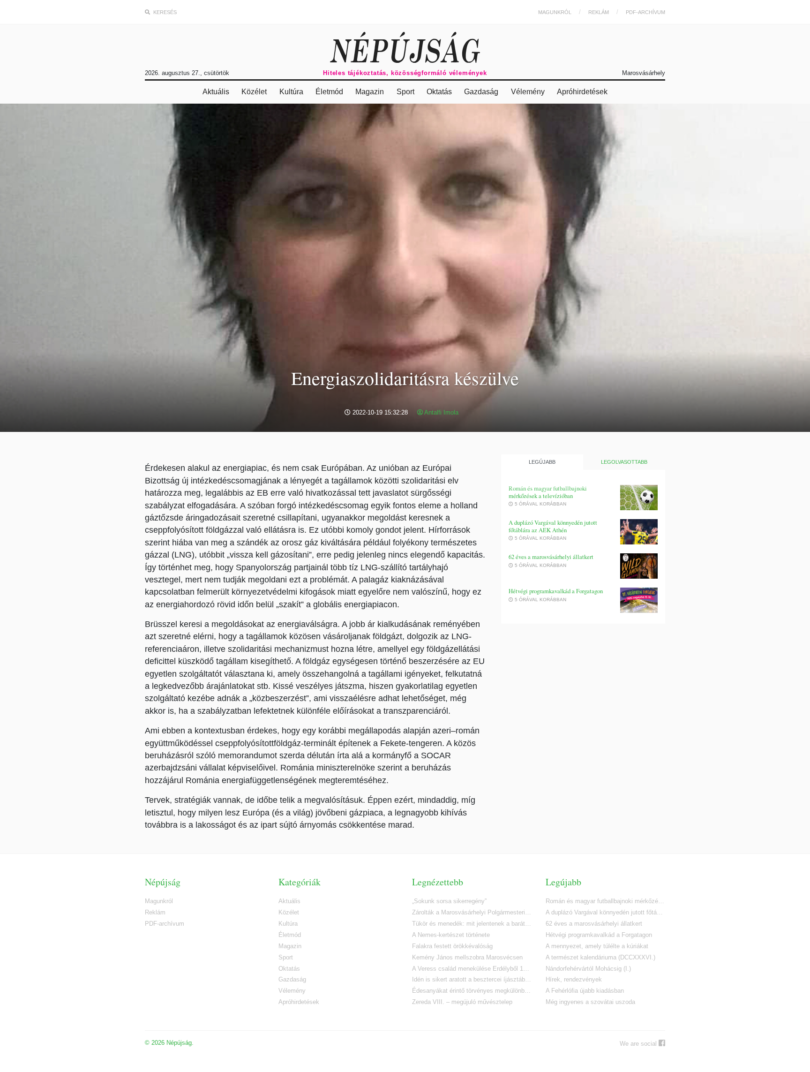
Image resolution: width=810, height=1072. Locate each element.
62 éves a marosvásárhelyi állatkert (551, 556)
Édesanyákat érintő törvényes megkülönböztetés (472, 990)
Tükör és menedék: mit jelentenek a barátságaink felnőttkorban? (472, 923)
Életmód (329, 92)
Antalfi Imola (440, 412)
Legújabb (542, 462)
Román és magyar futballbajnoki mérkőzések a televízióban (548, 492)
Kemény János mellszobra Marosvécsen (467, 957)
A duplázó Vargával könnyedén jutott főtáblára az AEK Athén (553, 526)
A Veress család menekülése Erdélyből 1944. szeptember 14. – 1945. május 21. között (472, 968)
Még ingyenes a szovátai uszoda (590, 1001)
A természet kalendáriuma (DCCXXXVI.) (600, 957)
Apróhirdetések (582, 92)
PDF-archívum (645, 12)
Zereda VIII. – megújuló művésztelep (462, 1001)
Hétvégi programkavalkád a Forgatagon (556, 591)
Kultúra (291, 92)
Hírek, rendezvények (574, 979)
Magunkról (554, 12)
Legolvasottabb (624, 462)
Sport (405, 92)
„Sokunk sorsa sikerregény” (449, 901)
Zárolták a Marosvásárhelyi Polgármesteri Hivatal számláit (472, 912)
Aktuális (215, 92)
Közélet (254, 92)
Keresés (164, 12)
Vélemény (528, 92)
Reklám (598, 12)
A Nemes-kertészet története (451, 934)
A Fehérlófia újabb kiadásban (585, 990)
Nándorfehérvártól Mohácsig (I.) (588, 968)
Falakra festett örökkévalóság (452, 946)
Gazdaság (481, 92)
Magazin (369, 92)
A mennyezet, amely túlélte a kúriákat (597, 946)
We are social (639, 1043)
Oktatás (439, 92)
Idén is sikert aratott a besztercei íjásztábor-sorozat (472, 979)
